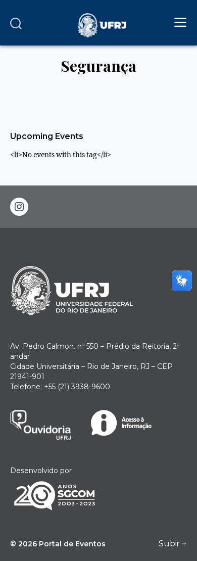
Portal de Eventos (72, 543)
